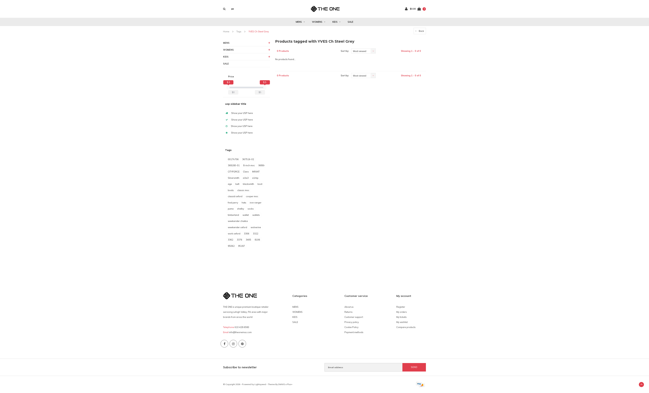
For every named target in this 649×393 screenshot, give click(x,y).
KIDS (335, 21)
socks (251, 208)
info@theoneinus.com (240, 332)
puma (231, 208)
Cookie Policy (351, 327)
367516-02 (248, 159)
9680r (261, 165)
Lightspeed (260, 384)
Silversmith (233, 178)
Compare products (406, 327)
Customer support (353, 317)
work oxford (234, 233)
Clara (246, 171)
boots (231, 190)
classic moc (243, 190)
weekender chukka (238, 221)
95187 (241, 246)
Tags (238, 31)
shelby (240, 208)
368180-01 (234, 165)
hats (244, 202)
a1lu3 (246, 178)
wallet (246, 215)
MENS (299, 21)
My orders (401, 312)
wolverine (256, 227)
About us (349, 306)
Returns (348, 312)
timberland (233, 215)
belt (237, 184)
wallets (256, 215)
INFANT (256, 171)
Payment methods (353, 332)
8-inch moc (249, 165)
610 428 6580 (242, 327)
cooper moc (252, 196)
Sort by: (345, 51)
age (230, 184)
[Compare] (232, 8)
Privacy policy (351, 322)
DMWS (281, 384)
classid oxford (235, 196)
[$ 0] (228, 87)
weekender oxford (237, 227)
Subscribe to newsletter (240, 367)
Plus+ (289, 384)
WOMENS (317, 21)
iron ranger (255, 202)
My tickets (401, 317)
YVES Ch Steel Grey (258, 31)
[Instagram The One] (233, 343)
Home (226, 31)
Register (400, 306)
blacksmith (248, 184)
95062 (231, 246)
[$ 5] (264, 87)
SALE (350, 21)
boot (260, 184)
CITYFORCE (233, 171)
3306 (246, 233)
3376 (239, 239)
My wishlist (402, 322)
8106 (257, 239)
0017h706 (233, 159)
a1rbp (255, 178)
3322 (255, 233)
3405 (248, 239)
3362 (230, 239)
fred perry (233, 202)
